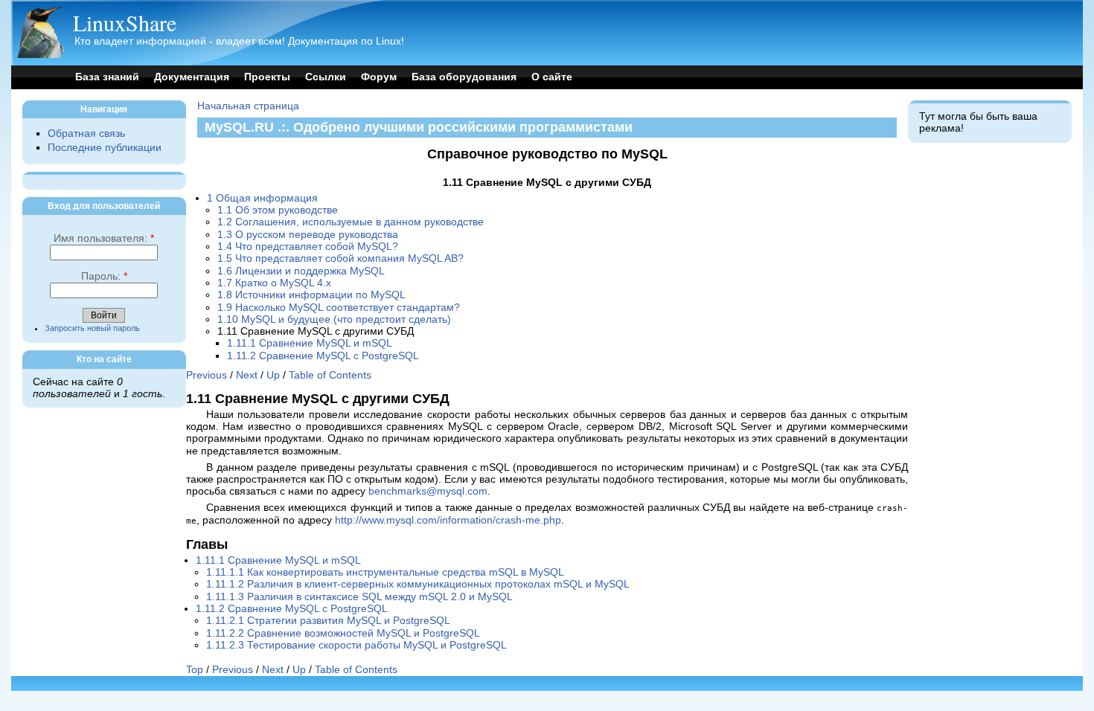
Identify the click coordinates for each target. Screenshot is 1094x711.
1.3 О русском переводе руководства (307, 234)
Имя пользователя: (104, 238)
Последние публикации (104, 147)
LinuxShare (124, 22)
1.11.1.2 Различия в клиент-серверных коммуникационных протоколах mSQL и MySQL (418, 584)
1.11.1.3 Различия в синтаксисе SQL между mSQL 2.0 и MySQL (359, 596)
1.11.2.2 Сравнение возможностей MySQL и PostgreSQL (343, 633)
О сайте (551, 77)
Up (273, 375)
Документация (191, 77)
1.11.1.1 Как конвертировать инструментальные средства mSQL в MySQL (385, 572)
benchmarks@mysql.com (427, 491)
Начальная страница (248, 106)
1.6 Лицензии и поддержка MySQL (301, 271)
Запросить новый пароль (92, 328)
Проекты (267, 77)
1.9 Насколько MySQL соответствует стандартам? (338, 307)
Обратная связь (86, 133)
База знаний (107, 77)
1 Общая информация (262, 198)
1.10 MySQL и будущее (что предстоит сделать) (334, 319)
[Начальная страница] (40, 54)
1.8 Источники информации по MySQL (311, 294)
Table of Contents (330, 375)
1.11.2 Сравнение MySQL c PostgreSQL (323, 355)
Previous (206, 375)
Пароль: (104, 276)
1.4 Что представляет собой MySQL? (307, 246)
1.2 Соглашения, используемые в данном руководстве (350, 222)
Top (194, 669)
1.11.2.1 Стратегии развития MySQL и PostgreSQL (328, 620)
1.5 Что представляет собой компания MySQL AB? (340, 258)
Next (246, 375)
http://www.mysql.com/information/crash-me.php (448, 520)
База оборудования (464, 77)
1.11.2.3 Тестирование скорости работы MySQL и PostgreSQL (356, 645)
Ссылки (325, 77)
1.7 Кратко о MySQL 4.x (274, 283)
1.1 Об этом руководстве (277, 210)
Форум (379, 77)
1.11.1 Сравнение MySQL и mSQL (309, 343)
